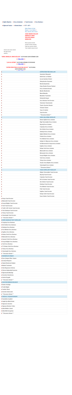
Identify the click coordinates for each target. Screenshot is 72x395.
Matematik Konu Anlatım (46, 151)
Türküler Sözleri (44, 107)
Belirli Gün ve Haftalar (45, 76)
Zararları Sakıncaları (7, 292)
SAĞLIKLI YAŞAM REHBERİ (9, 296)
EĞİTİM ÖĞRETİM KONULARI (47, 72)
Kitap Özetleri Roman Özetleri (47, 86)
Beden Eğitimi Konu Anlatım (47, 119)
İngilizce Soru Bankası (8, 232)
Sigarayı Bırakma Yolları (8, 306)
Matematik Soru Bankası (8, 237)
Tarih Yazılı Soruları (7, 205)
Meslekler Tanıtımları (45, 95)
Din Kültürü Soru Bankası (9, 225)
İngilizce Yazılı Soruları (46, 191)
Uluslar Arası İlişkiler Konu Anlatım (49, 162)
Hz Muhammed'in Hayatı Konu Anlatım (50, 143)
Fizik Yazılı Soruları (45, 189)
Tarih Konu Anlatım (45, 158)
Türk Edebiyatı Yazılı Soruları (9, 210)
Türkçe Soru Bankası (7, 248)
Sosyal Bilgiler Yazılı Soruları (9, 203)
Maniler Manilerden (45, 91)
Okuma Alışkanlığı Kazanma (9, 270)
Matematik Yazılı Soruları (8, 201)
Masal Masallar (44, 93)
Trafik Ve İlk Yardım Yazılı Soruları (11, 208)
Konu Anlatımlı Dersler (46, 88)
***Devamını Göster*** (45, 115)
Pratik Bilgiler (5, 287)
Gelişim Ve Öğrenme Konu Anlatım (49, 141)
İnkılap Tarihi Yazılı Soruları (47, 194)
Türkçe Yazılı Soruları (7, 213)
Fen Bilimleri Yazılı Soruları (47, 186)
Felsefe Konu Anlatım (45, 136)
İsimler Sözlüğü (6, 284)
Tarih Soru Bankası (7, 244)
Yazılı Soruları (29, 22)
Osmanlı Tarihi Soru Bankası (9, 239)
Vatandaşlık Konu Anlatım (47, 165)
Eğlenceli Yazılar (7, 25)
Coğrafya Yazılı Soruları (46, 177)
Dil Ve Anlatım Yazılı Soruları (47, 179)
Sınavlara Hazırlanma (8, 275)
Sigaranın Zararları (7, 304)
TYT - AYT (27, 25)
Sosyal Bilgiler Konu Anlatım (47, 155)
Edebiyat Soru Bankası (8, 227)
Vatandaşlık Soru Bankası (9, 251)
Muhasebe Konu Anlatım (46, 153)
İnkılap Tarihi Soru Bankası (9, 234)
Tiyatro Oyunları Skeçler (46, 105)
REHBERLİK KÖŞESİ (8, 256)
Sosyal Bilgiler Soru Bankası (9, 241)
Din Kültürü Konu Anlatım (47, 129)
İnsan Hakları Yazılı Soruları (47, 196)
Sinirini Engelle (6, 277)
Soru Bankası (39, 22)
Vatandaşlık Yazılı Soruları (9, 215)
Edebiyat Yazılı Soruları (46, 184)
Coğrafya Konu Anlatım (46, 127)
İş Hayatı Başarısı (6, 260)
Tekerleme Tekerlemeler (46, 103)
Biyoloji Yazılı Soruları (45, 174)
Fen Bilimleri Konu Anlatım (47, 139)
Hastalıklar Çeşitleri (7, 299)
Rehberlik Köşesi (44, 98)
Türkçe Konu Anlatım (45, 160)
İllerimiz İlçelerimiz (44, 84)
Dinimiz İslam (18, 25)
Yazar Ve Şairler (44, 110)
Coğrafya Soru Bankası (8, 222)
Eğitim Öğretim (7, 22)
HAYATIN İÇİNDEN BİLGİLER (10, 282)
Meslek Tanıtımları (7, 265)
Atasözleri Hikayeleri (45, 74)
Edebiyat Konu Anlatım (46, 131)
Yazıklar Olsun (6, 289)
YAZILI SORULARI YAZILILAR (48, 170)
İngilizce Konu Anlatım (46, 146)
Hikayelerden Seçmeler (46, 81)
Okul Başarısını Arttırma (8, 268)
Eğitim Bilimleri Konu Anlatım (47, 134)
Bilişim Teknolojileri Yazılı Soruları (49, 172)
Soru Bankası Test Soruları (47, 100)
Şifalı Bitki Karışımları (8, 311)
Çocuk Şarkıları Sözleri (46, 79)
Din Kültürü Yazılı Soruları (47, 182)
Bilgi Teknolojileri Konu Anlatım (48, 122)
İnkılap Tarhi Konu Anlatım (47, 148)
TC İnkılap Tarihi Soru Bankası (10, 246)
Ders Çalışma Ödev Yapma (9, 258)
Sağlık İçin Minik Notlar (8, 301)
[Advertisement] (36, 10)
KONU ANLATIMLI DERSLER (47, 117)
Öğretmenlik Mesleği (7, 272)
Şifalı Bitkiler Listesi (7, 308)
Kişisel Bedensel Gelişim (8, 263)
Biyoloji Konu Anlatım (45, 124)
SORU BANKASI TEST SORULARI (11, 220)
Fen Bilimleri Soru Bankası (9, 229)
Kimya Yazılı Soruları (7, 198)
